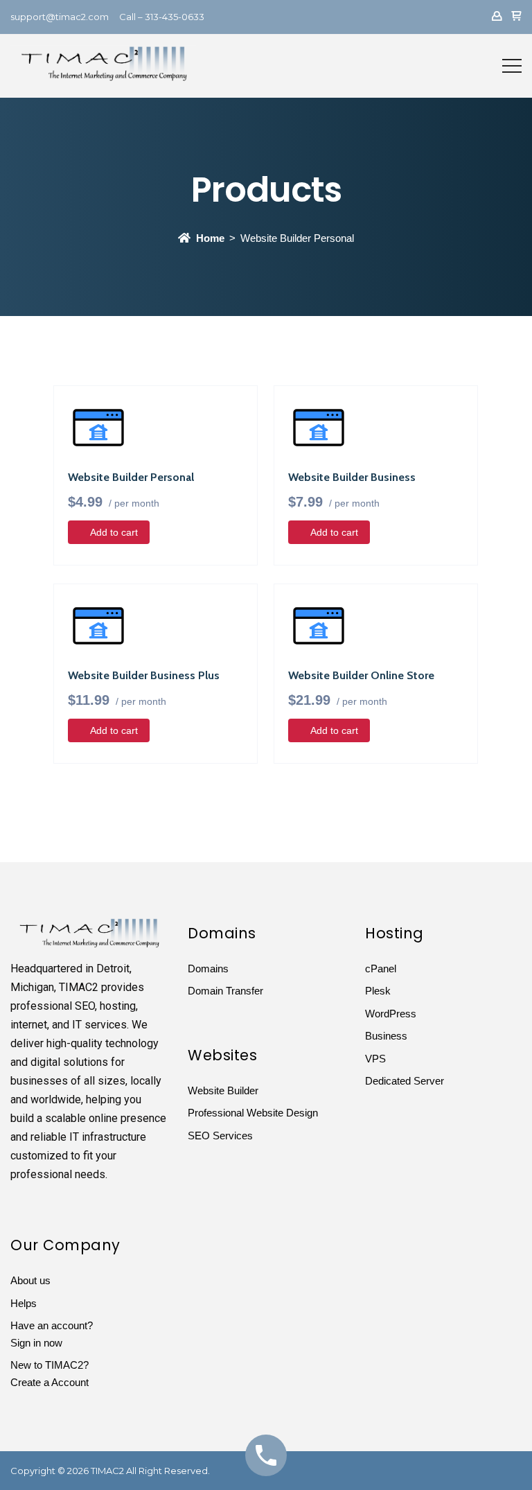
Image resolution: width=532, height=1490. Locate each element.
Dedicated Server (404, 1081)
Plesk (378, 991)
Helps (23, 1303)
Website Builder (223, 1090)
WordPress (390, 1013)
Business (386, 1036)
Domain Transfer (225, 991)
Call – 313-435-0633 (161, 16)
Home (210, 238)
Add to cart (114, 532)
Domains (208, 968)
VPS (375, 1058)
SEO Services (220, 1135)
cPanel (380, 968)
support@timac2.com (59, 16)
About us (30, 1280)
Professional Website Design (253, 1113)
